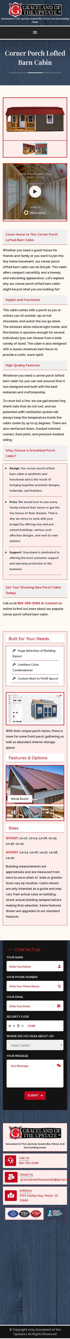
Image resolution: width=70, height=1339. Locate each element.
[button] (63, 101)
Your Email (15, 997)
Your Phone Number (22, 977)
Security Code (18, 1016)
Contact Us (53, 603)
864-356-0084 (28, 603)
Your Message (17, 1056)
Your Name (15, 957)
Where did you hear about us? (30, 1036)
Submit (33, 1095)
